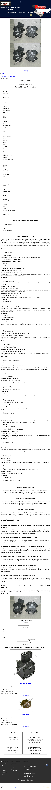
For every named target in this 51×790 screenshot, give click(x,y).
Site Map (4, 774)
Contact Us (47, 12)
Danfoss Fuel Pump (25, 683)
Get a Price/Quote (25, 82)
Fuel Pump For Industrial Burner (8, 76)
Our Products (30, 12)
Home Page (13, 12)
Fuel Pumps (25, 714)
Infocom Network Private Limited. (18, 787)
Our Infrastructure (39, 12)
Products (3, 75)
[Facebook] (47, 765)
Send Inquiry (26, 70)
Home (2, 73)
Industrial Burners (14, 764)
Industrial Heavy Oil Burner (16, 769)
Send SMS (31, 780)
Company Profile (22, 12)
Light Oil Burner (16, 767)
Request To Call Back (25, 71)
